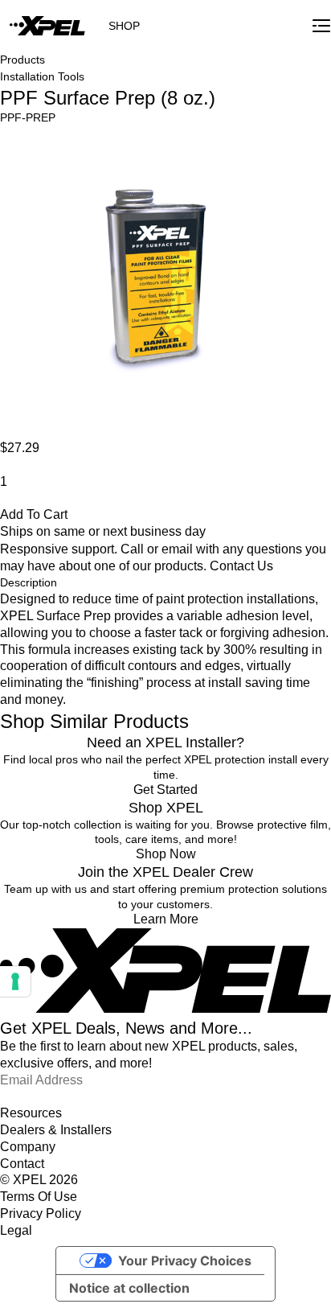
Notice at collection (129, 1288)
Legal (16, 1230)
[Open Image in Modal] (155, 282)
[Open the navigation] (321, 25)
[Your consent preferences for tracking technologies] (15, 981)
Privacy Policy (40, 1213)
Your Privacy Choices (184, 1260)
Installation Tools (42, 76)
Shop (124, 25)
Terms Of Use (38, 1196)
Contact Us (241, 566)
